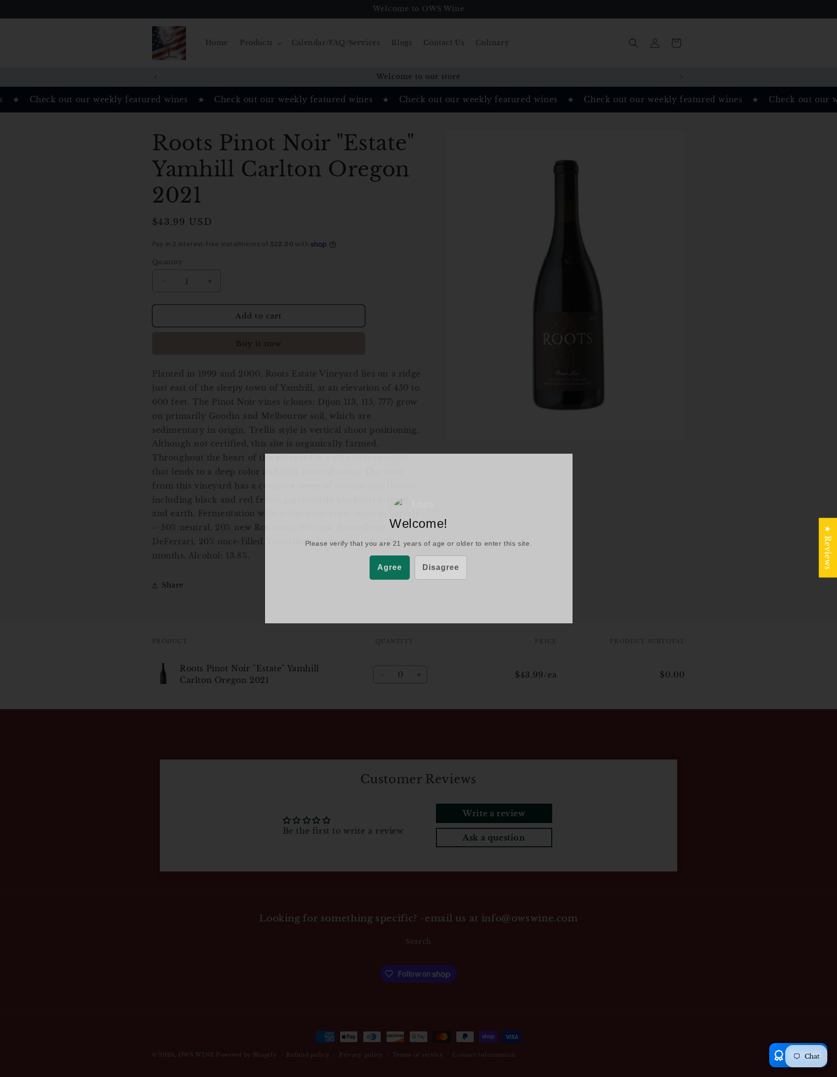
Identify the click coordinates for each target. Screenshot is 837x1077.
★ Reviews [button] (828, 547)
